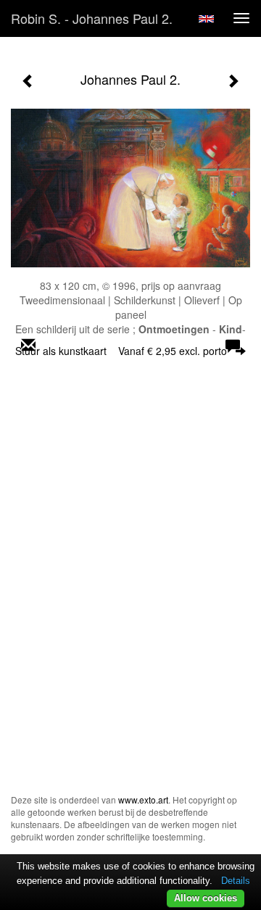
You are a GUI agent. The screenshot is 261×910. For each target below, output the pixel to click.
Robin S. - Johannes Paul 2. (92, 18)
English (206, 18)
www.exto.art (143, 799)
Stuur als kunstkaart (121, 350)
